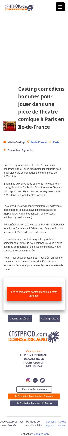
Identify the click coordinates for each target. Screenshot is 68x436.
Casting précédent (19, 318)
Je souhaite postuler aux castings (34, 396)
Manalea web (41, 434)
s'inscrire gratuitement (34, 389)
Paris (56, 142)
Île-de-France (39, 142)
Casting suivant (50, 318)
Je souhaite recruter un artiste (34, 403)
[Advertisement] (34, 51)
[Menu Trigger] (60, 6)
